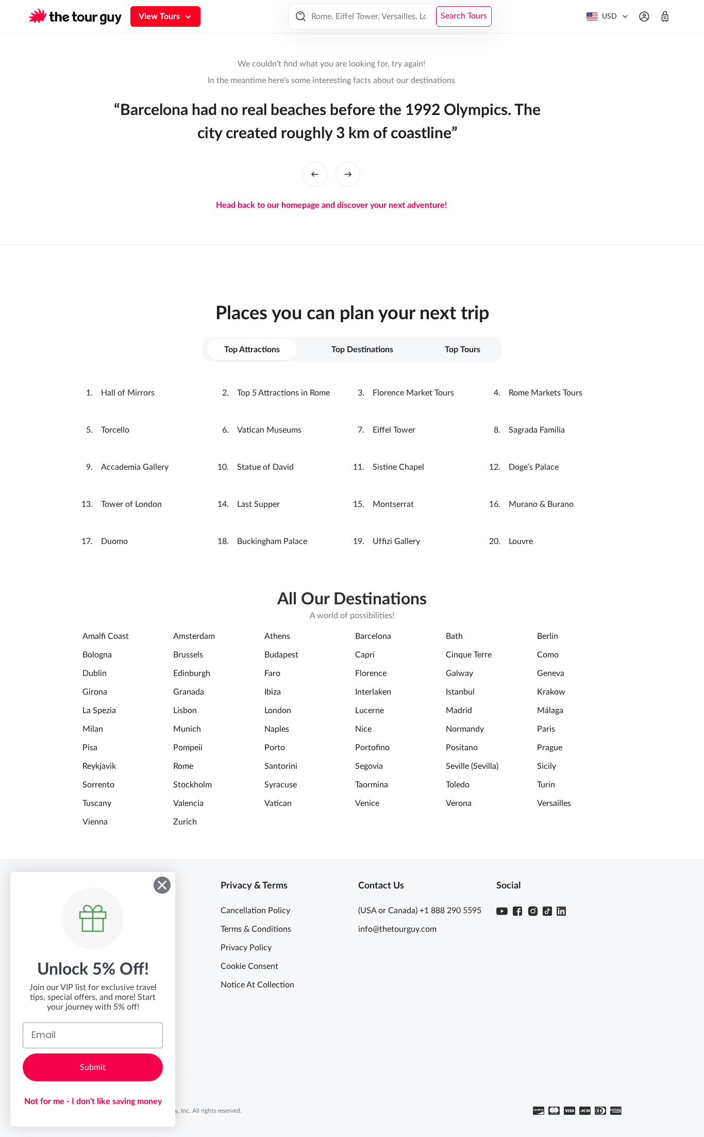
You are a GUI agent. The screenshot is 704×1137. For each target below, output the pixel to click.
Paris (546, 729)
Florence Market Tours (413, 393)
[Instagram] (533, 911)
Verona (459, 803)
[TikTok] (547, 911)
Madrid (459, 710)
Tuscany (96, 803)
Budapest (281, 655)
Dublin (94, 673)
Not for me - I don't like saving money (93, 1101)
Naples (276, 729)
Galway (459, 673)
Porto (274, 748)
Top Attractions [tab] (252, 349)
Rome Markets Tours (545, 393)
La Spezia (99, 710)
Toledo (458, 785)
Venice (367, 803)
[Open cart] (665, 16)
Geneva (550, 673)
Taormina (371, 785)
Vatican (278, 803)
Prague (549, 748)
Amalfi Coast (105, 636)
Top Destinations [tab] (362, 349)
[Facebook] (517, 911)
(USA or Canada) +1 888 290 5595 (419, 911)
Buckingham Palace (272, 541)
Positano (462, 748)
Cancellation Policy (255, 911)
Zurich (185, 822)
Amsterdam (194, 636)
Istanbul (460, 692)
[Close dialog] (162, 885)
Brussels (188, 655)
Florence (371, 673)
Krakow (551, 692)
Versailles (554, 803)
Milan (92, 729)
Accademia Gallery (135, 467)
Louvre (521, 541)
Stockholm (192, 785)
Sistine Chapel (398, 467)
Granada (188, 692)
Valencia (188, 803)
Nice (363, 729)
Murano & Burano (541, 504)
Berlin (547, 636)
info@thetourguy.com (397, 929)
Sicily (546, 766)
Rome (183, 766)
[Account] (644, 16)
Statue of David (265, 467)
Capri (365, 655)
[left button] (315, 174)
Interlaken (373, 692)
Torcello (115, 430)
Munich (187, 729)
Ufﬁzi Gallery (396, 541)
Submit (93, 1067)
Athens (277, 636)
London (277, 710)
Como (548, 655)
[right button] (348, 174)
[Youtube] (502, 911)
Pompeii (188, 748)
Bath (454, 636)
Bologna (97, 655)
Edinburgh (191, 673)
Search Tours (464, 16)
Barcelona (373, 636)
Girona (94, 692)
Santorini (280, 766)
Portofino (372, 748)
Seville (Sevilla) (472, 766)
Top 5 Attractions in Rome (283, 393)
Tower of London (131, 504)
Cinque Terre (469, 655)
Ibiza (272, 692)
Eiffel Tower (394, 430)
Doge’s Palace (534, 467)
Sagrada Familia (537, 430)
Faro (272, 673)
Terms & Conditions (256, 929)
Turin (546, 785)
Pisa (89, 748)
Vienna (95, 822)
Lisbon (185, 710)
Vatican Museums (269, 430)
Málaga (550, 710)
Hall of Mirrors (128, 393)
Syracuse (280, 785)
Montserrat (393, 504)
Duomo (114, 541)
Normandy (465, 729)
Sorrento (98, 785)
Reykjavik (99, 766)
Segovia (369, 766)
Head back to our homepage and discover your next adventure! (331, 205)
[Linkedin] (561, 911)
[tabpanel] (352, 467)
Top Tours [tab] (462, 349)
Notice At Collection (257, 985)
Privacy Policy (246, 948)
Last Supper (258, 504)
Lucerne (369, 710)
